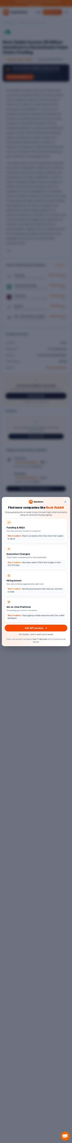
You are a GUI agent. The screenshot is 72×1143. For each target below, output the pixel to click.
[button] (65, 1136)
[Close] (65, 502)
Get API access (34, 628)
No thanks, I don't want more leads (36, 634)
